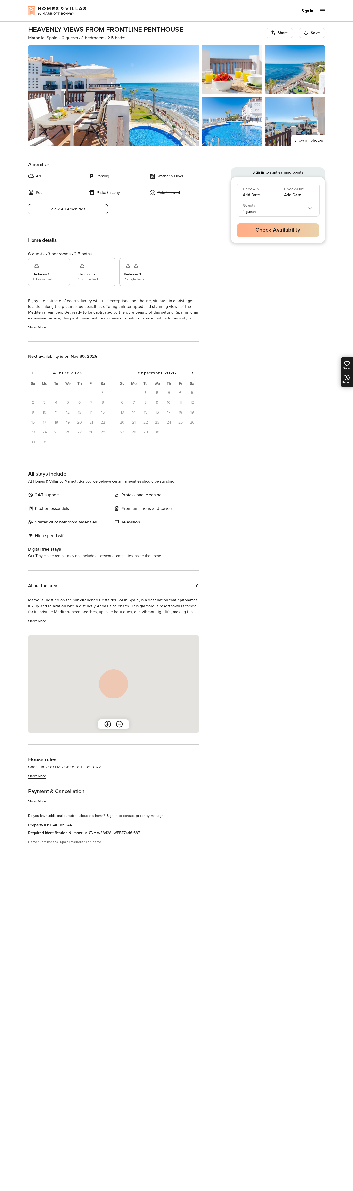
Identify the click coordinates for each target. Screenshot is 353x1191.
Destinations (48, 842)
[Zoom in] (108, 724)
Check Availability (277, 230)
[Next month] (192, 373)
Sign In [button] (307, 10)
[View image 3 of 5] (295, 69)
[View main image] (114, 95)
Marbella (77, 842)
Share (283, 32)
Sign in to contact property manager (136, 816)
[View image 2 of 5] (232, 69)
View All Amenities (67, 209)
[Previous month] (32, 373)
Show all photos (308, 140)
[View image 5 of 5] (295, 121)
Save (315, 32)
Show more (37, 327)
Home (32, 842)
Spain (64, 842)
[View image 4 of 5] (232, 121)
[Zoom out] (119, 724)
